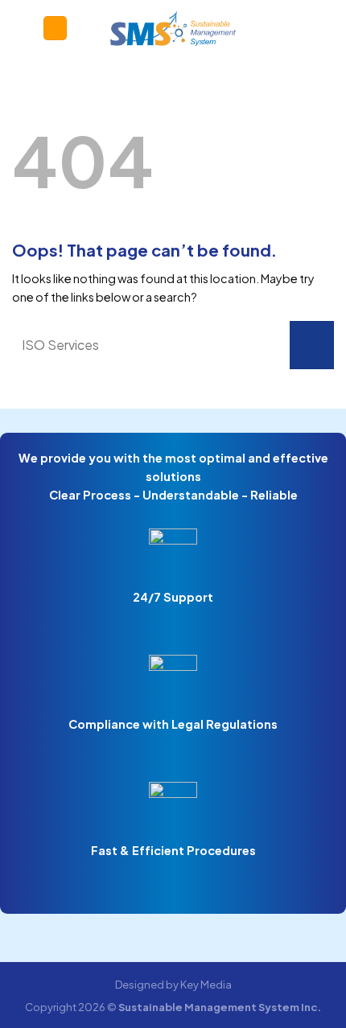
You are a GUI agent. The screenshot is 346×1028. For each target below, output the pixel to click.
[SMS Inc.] (173, 27)
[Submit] (312, 345)
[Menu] (55, 28)
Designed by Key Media (173, 984)
